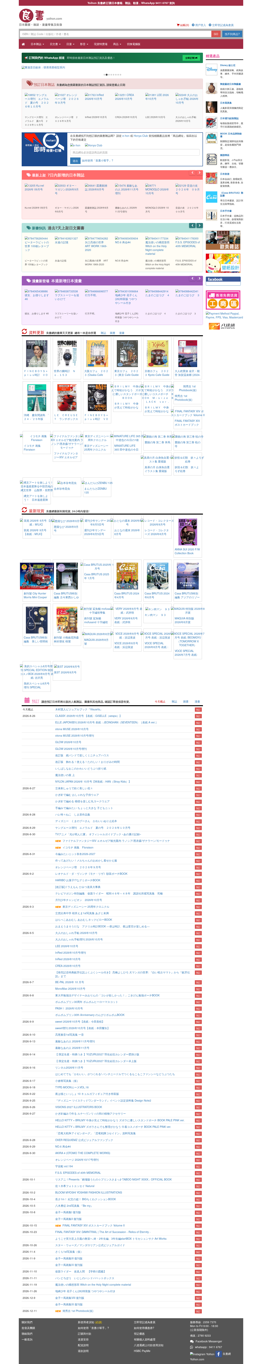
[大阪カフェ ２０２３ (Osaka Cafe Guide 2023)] (97, 353)
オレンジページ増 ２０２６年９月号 (78, 867)
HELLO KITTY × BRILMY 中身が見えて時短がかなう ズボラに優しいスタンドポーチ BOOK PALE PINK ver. (120, 1120)
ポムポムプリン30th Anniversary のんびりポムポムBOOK (89, 1015)
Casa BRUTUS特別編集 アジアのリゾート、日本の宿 (187, 597)
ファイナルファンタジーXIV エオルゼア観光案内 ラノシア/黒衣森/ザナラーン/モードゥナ (116, 841)
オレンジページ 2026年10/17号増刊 (77, 1160)
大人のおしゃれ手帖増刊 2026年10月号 (79, 939)
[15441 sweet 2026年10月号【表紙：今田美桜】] (187, 98)
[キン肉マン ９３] (157, 609)
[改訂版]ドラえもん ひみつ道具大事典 (78, 887)
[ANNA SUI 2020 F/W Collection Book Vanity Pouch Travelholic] (187, 531)
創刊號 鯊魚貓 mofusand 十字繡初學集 (96, 622)
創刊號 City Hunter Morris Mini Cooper (35, 595)
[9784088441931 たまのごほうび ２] (37, 293)
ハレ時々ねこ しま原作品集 (72, 814)
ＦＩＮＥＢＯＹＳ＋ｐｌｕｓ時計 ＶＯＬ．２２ (36, 374)
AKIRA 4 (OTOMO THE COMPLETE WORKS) (82, 1153)
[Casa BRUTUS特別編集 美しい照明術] (37, 619)
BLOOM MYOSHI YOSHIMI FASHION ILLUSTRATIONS (88, 1192)
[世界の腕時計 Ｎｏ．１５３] (67, 353)
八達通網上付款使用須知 (148, 1345)
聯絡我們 (27, 1333)
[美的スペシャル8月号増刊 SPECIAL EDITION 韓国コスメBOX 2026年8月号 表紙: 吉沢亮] (37, 671)
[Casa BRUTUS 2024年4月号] (127, 575)
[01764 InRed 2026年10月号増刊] (67, 96)
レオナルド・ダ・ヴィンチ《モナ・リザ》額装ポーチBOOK (91, 873)
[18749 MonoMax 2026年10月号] (97, 96)
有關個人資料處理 (144, 1339)
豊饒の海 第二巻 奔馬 (157, 442)
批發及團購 (28, 1328)
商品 (116, 44)
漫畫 (121, 333)
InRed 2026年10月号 (68, 959)
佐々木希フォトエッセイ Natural (74, 1186)
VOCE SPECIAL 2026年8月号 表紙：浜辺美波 (157, 647)
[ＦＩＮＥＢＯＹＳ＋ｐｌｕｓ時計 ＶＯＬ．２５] (97, 397)
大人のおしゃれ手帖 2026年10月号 (76, 933)
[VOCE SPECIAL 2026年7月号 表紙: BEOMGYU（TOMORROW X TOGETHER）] (187, 639)
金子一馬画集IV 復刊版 (69, 1265)
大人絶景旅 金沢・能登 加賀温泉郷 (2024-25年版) (187, 374)
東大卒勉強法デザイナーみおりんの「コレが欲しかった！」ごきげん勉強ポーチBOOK (107, 995)
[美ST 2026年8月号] (67, 666)
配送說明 (83, 1345)
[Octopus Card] (222, 326)
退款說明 (83, 1351)
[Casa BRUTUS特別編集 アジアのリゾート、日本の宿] (188, 575)
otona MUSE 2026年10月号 (72, 729)
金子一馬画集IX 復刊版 (69, 1304)
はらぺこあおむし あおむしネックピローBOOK (83, 919)
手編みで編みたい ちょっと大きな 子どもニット (84, 808)
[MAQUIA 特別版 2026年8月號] (187, 610)
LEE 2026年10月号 (66, 946)
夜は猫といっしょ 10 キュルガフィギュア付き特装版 (87, 1094)
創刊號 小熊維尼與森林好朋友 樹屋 (66, 639)
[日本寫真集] (211, 107)
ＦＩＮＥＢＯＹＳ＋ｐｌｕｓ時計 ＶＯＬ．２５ (96, 419)
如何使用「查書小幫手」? (97, 160)
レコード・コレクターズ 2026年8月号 (157, 532)
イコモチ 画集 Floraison (33, 447)
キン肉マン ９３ (155, 615)
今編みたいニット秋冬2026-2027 (75, 854)
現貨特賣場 (100, 44)
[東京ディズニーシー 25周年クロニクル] (97, 437)
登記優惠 (139, 1333)
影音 (83, 44)
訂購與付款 (84, 1333)
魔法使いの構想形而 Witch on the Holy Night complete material (93, 1284)
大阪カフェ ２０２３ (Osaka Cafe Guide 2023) (96, 374)
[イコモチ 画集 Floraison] (37, 437)
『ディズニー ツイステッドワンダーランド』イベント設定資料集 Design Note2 (103, 1100)
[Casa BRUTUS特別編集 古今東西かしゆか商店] (67, 575)
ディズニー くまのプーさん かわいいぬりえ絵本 (86, 821)
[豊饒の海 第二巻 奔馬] (157, 436)
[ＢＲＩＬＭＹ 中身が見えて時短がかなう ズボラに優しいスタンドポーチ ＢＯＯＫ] (127, 391)
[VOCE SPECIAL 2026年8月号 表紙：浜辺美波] (157, 635)
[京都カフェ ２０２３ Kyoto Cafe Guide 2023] (157, 353)
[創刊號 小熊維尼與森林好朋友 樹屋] (67, 619)
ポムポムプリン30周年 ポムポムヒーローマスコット (86, 1002)
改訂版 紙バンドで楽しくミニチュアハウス (82, 755)
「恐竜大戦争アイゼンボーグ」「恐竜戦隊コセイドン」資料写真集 (95, 1133)
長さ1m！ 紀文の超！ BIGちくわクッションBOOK (85, 1199)
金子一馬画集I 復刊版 (68, 1212)
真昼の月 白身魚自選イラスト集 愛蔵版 (157, 469)
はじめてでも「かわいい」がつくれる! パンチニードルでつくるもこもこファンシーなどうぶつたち (115, 1074)
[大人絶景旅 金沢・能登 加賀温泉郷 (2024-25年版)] (187, 353)
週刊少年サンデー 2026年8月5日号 (95, 532)
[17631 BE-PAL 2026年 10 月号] (127, 96)
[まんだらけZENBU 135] (97, 482)
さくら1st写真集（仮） (69, 1251)
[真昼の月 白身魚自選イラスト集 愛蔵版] (157, 459)
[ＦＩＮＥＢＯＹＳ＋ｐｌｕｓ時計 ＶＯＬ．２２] (36, 353)
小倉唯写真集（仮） (67, 1081)
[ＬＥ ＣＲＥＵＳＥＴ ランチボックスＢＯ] (67, 397)
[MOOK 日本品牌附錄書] (211, 138)
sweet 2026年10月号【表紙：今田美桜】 (80, 1021)
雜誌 (103, 333)
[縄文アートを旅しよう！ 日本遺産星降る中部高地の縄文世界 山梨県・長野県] (37, 486)
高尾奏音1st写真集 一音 (69, 1034)
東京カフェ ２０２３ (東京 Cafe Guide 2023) (126, 374)
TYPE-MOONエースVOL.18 (72, 1087)
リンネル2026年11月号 (69, 1067)
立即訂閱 (190, 58)
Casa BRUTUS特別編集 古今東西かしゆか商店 (66, 597)
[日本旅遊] (211, 178)
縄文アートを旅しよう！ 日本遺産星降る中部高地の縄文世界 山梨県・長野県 (36, 501)
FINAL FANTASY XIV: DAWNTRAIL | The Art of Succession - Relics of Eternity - (103, 1232)
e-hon (125, 136)
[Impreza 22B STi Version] (112, 67)
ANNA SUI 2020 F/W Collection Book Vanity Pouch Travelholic (187, 555)
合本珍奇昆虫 (62, 488)
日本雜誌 (36, 44)
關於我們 (27, 1322)
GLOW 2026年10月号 (68, 742)
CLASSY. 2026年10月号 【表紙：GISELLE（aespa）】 (88, 716)
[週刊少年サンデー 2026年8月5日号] (97, 522)
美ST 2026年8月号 (65, 672)
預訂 (198, 709)
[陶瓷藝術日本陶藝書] (211, 88)
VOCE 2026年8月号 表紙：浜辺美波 (126, 645)
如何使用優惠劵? (144, 1328)
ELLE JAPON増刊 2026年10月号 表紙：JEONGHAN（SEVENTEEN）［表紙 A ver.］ (106, 722)
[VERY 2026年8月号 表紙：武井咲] (127, 610)
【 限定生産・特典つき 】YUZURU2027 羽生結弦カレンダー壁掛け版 (97, 1054)
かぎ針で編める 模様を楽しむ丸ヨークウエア (82, 801)
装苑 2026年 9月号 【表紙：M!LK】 (35, 532)
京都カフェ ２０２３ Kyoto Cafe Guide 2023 (157, 374)
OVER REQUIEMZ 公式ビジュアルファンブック (84, 1140)
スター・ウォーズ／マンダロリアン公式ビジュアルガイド (90, 1245)
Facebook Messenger (209, 1341)
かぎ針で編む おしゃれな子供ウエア (77, 795)
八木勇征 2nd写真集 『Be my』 (74, 1205)
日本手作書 (226, 210)
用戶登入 (200, 25)
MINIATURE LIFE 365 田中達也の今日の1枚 (126, 449)
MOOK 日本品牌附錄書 (231, 135)
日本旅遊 (224, 173)
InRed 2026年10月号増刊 (70, 952)
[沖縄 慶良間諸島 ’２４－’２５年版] (36, 397)
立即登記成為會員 (222, 25)
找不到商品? (232, 34)
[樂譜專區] (211, 159)
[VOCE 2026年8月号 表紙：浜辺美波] (127, 635)
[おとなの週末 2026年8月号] (127, 522)
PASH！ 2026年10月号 (69, 1008)
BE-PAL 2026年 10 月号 (69, 982)
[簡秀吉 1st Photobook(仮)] (187, 388)
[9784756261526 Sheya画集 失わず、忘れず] (67, 242)
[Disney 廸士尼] (211, 69)
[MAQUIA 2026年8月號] (97, 633)
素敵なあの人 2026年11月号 (72, 1048)
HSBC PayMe (142, 1351)
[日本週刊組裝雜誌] (211, 122)
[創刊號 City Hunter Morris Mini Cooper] (37, 575)
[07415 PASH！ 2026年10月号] (157, 96)
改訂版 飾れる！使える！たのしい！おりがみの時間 (87, 762)
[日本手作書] (211, 215)
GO (216, 34)
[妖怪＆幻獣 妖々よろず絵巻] (187, 459)
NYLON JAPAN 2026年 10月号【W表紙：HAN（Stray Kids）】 (93, 781)
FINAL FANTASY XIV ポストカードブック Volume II (187, 424)
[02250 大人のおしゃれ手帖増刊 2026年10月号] (37, 98)
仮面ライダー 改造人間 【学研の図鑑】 (80, 1271)
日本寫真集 (226, 102)
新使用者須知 (90, 1322)
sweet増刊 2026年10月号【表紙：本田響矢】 (82, 1028)
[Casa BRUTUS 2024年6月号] (157, 575)
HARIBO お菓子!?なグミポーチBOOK (77, 880)
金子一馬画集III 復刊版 (68, 1258)
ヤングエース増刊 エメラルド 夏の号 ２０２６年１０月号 (92, 828)
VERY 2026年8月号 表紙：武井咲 (126, 620)
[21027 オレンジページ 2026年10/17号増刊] (187, 189)
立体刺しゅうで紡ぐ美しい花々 (74, 788)
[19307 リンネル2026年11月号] (97, 187)
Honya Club (141, 136)
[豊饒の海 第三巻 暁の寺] (188, 436)
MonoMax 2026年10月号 (70, 988)
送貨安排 (83, 1339)
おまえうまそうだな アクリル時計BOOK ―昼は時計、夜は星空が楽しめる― (102, 926)
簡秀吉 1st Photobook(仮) (183, 398)
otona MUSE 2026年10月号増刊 (74, 735)
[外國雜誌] (223, 240)
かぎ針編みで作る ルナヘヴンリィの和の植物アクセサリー (90, 1113)
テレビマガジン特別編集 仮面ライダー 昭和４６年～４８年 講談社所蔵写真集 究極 (109, 893)
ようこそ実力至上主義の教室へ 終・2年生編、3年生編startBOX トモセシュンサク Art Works (110, 1238)
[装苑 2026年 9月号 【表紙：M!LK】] (37, 522)
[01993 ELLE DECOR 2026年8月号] (127, 189)
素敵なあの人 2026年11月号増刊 (75, 1041)
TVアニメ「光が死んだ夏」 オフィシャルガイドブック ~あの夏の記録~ (98, 834)
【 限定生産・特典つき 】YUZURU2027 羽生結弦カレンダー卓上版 (96, 1061)
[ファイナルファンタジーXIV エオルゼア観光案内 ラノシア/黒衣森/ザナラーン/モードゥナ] (67, 441)
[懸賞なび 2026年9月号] (67, 520)
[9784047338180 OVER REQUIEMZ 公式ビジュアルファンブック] (37, 244)
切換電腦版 (133, 44)
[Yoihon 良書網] (46, 17)
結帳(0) (184, 25)
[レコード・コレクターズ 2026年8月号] (157, 522)
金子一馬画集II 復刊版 (68, 1219)
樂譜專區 (224, 155)
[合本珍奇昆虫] (67, 482)
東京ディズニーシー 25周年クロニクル (96, 447)
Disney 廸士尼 (227, 65)
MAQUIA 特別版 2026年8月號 (184, 620)
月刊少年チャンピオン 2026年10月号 (78, 900)
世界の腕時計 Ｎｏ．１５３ (64, 373)
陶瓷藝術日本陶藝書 (230, 84)
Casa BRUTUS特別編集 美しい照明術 (36, 639)
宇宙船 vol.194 (64, 1166)
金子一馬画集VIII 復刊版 (69, 1298)
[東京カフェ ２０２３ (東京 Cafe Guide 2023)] (127, 353)
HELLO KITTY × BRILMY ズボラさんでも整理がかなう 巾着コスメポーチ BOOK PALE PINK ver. (113, 1127)
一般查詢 (27, 1339)
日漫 (69, 44)
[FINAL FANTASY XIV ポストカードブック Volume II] (187, 413)
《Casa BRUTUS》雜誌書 (231, 194)
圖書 (112, 333)
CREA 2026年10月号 (68, 966)
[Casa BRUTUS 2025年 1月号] (97, 566)
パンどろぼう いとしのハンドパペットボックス (84, 1278)
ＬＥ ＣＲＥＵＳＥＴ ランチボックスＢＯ (66, 419)
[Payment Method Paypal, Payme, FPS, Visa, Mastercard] (224, 315)
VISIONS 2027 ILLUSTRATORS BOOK (78, 1107)
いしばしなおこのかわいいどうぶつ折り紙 (80, 768)
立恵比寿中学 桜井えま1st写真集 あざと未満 (82, 913)
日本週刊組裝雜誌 (229, 118)
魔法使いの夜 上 (65, 775)
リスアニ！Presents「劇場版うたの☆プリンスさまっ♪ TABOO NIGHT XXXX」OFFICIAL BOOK (113, 1179)
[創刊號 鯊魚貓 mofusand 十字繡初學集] (97, 610)
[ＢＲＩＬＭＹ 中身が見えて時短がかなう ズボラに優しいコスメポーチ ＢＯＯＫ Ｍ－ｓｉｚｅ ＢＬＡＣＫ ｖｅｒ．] (157, 393)
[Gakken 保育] (223, 263)
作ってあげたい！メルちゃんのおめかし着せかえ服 (86, 860)
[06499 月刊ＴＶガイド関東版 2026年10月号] (37, 189)
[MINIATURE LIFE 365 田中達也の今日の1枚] (127, 437)
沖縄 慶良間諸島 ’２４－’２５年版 (36, 417)
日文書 (54, 44)
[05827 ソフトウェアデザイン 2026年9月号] (67, 189)
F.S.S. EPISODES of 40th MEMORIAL (78, 1173)
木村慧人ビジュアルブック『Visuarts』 (79, 709)
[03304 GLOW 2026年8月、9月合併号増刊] (157, 189)
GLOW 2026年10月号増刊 (71, 749)
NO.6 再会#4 (63, 1146)
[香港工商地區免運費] (224, 300)
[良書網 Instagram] (202, 1353)
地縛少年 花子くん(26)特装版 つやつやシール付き (85, 1291)
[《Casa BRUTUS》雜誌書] (211, 197)
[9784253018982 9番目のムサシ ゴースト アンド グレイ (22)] (67, 296)
